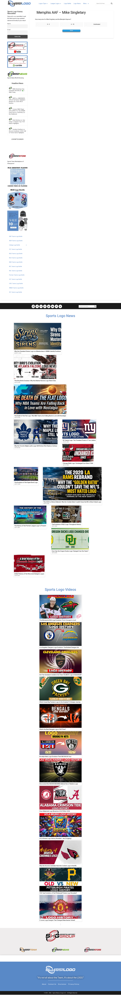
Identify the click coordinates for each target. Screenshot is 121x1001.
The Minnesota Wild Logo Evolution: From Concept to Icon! (57, 620)
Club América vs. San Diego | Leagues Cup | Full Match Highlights (17, 121)
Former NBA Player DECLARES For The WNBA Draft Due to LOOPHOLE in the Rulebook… (17, 111)
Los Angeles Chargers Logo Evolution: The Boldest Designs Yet (59, 647)
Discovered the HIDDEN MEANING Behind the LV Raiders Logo (58, 784)
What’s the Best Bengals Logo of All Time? (52, 729)
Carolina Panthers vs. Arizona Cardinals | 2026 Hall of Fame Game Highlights (17, 131)
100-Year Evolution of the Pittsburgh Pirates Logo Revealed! (58, 893)
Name (9, 23)
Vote (71, 30)
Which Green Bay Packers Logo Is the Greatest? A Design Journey (59, 702)
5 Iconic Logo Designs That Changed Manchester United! (57, 920)
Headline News (17, 83)
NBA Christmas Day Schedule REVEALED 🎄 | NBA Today (16, 90)
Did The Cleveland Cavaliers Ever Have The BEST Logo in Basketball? (60, 675)
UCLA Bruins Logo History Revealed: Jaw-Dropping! (55, 838)
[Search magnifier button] (111, 3)
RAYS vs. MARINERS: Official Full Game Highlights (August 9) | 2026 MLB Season (17, 100)
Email (8, 29)
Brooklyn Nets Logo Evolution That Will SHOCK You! (55, 756)
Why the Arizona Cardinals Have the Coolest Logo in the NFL (58, 866)
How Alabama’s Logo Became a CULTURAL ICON (54, 811)
